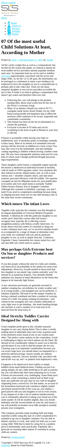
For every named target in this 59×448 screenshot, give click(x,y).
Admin (49, 60)
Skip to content (8, 2)
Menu (4, 18)
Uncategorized (18, 437)
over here (5, 76)
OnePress (5, 445)
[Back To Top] (2, 440)
